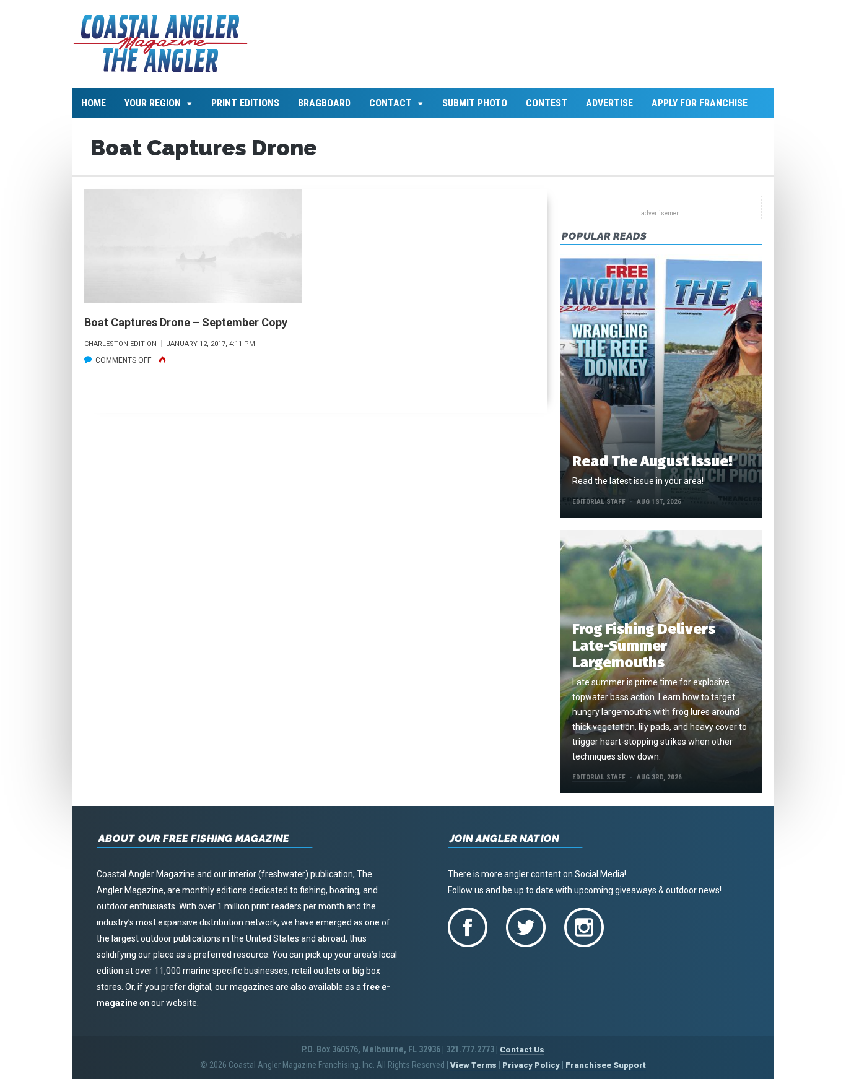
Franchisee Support (605, 1065)
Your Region (152, 103)
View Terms (473, 1065)
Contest (546, 103)
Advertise (609, 103)
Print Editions (245, 103)
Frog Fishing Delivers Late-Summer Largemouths (643, 645)
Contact (390, 103)
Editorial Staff (599, 502)
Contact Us (522, 1049)
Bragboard (324, 103)
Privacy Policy (531, 1065)
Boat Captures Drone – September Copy (185, 322)
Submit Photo (474, 103)
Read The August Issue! (652, 461)
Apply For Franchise (700, 103)
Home (93, 103)
